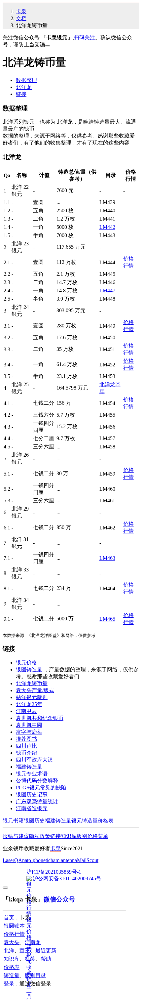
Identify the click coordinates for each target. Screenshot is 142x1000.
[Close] (47, 46)
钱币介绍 (26, 753)
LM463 (107, 558)
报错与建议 (16, 836)
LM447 (107, 290)
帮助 (46, 959)
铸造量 (11, 975)
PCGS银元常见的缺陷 (41, 787)
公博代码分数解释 (37, 780)
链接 (21, 94)
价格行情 (14, 934)
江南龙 (33, 942)
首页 (9, 917)
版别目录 (35, 975)
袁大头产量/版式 (35, 690)
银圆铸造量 (29, 669)
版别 (82, 836)
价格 (92, 836)
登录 (9, 983)
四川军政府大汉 (34, 760)
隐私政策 (39, 836)
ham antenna (64, 860)
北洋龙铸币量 (32, 683)
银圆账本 (14, 926)
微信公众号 (59, 899)
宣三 (24, 950)
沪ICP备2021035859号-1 (53, 872)
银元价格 (26, 662)
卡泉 (21, 11)
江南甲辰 (26, 711)
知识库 (69, 836)
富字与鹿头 (29, 732)
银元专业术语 (32, 773)
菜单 (103, 836)
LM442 (107, 227)
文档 (21, 18)
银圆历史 (34, 820)
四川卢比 (26, 746)
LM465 (107, 619)
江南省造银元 (32, 808)
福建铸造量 (29, 767)
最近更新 (45, 950)
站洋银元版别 (32, 697)
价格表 (106, 820)
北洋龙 (24, 87)
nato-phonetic (36, 860)
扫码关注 (84, 37)
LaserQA (12, 860)
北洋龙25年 (29, 704)
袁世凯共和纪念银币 (39, 718)
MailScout (87, 860)
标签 (30, 959)
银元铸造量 (84, 820)
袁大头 (11, 942)
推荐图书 (26, 739)
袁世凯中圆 (29, 725)
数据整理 (26, 80)
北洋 (9, 950)
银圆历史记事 (32, 794)
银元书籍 (13, 820)
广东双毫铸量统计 (37, 801)
